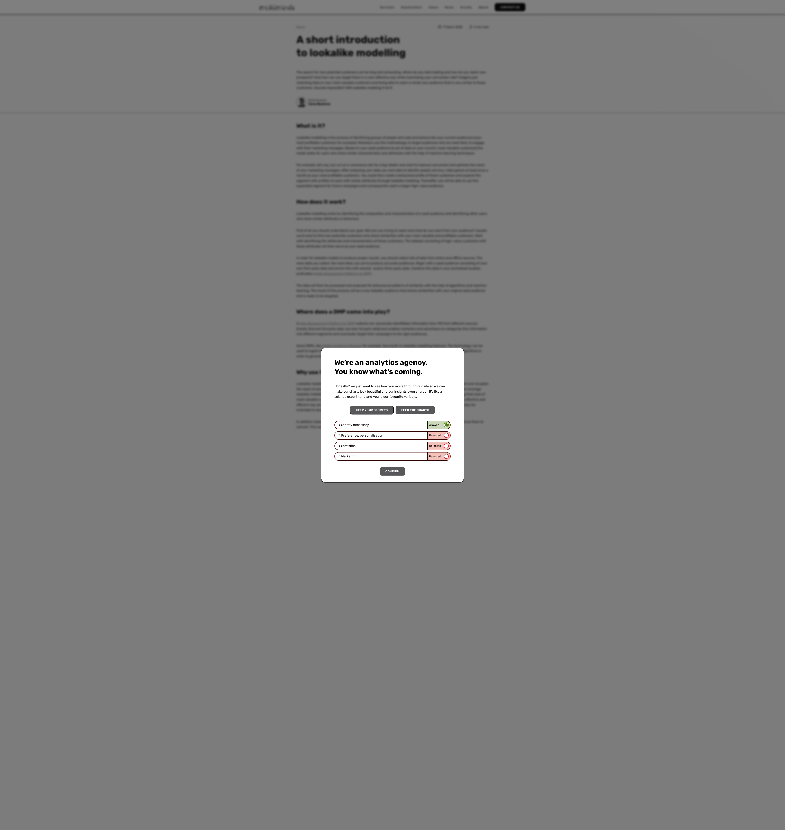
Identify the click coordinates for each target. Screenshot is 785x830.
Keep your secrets (372, 410)
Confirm (392, 471)
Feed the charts (415, 410)
